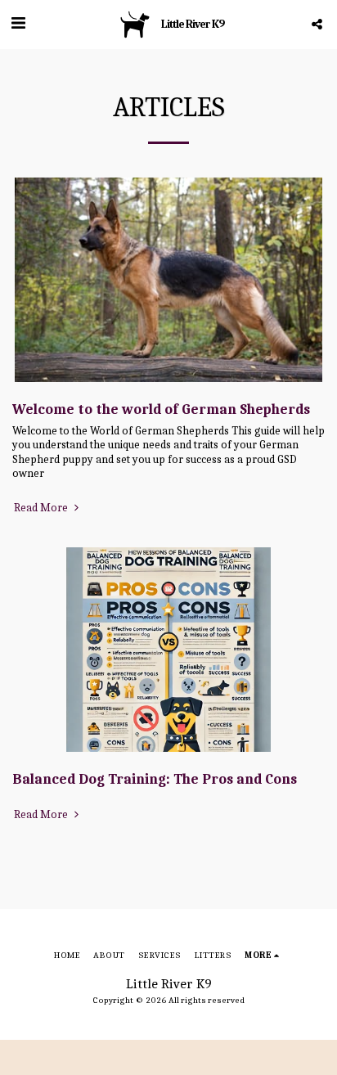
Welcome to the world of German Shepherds (161, 409)
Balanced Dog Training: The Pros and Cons (154, 779)
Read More (42, 508)
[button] (18, 23)
